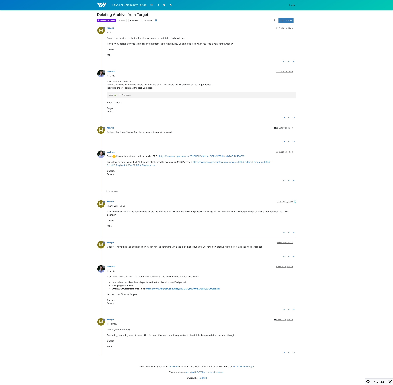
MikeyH (110, 28)
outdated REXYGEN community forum (204, 372)
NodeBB (202, 378)
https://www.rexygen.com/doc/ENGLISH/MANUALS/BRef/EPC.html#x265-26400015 (202, 156)
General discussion (107, 20)
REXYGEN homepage (243, 366)
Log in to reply (286, 20)
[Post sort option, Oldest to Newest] (274, 20)
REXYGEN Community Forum (128, 4)
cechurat (111, 71)
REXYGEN (174, 366)
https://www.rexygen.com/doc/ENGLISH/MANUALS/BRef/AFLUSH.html (183, 288)
